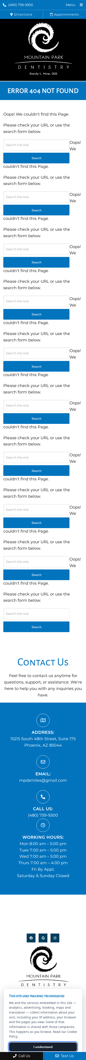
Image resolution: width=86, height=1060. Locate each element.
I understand (43, 1047)
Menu (70, 5)
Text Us (67, 1056)
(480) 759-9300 (20, 5)
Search (36, 627)
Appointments (66, 14)
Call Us (24, 1056)
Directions (22, 14)
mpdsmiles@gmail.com (43, 780)
